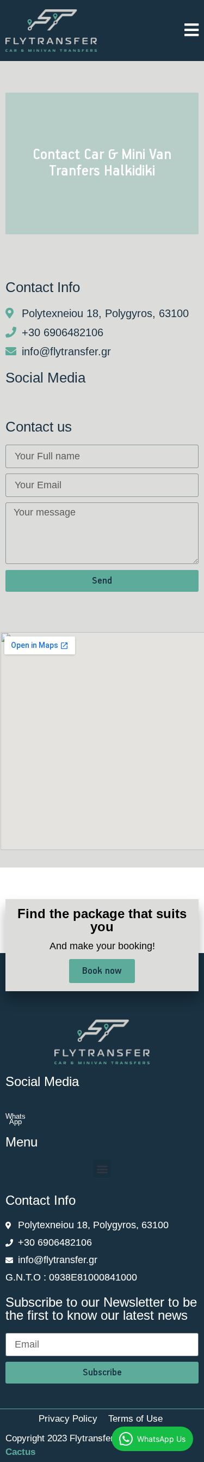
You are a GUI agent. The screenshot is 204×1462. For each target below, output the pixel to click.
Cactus (20, 1452)
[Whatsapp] (29, 402)
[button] (102, 1169)
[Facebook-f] (9, 402)
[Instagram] (53, 402)
